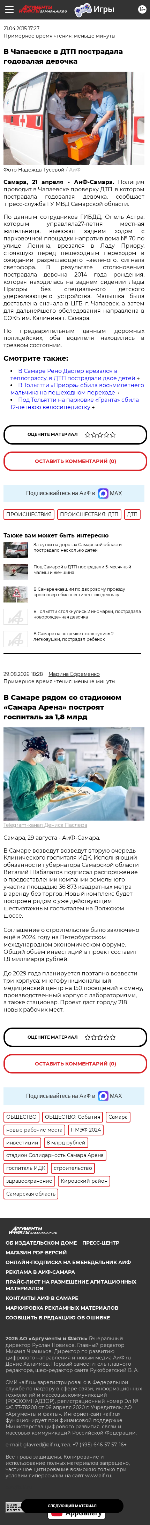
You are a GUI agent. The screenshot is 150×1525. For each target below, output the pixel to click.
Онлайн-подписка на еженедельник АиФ (68, 1262)
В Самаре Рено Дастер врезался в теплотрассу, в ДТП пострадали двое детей (72, 375)
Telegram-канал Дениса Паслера (45, 825)
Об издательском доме (41, 1243)
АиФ (75, 170)
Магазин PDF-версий (36, 1252)
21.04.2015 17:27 (21, 28)
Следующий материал (72, 1506)
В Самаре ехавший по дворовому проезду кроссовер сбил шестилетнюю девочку (79, 591)
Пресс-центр (100, 1243)
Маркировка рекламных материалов (62, 1308)
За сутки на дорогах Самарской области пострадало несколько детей (77, 547)
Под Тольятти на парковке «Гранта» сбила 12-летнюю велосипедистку (74, 403)
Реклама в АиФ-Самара (40, 1272)
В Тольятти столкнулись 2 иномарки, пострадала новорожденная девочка (87, 614)
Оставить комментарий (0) (75, 461)
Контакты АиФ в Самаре (42, 1298)
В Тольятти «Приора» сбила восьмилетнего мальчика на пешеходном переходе (77, 389)
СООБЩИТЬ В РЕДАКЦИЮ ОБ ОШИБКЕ (58, 1318)
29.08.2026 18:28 (23, 674)
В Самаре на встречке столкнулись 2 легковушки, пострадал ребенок (73, 636)
